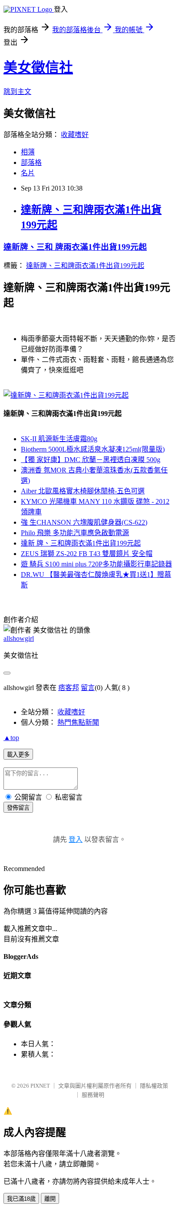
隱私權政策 (154, 1085)
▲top (11, 737)
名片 (28, 173)
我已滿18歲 (21, 1199)
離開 (50, 1199)
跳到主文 (17, 91)
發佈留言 (18, 807)
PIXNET (40, 1085)
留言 (88, 687)
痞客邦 (68, 687)
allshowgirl (18, 638)
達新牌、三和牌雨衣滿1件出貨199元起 (85, 265)
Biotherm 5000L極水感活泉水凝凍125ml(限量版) (93, 449)
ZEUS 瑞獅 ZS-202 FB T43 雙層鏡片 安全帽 (86, 553)
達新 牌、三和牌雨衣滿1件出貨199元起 (81, 543)
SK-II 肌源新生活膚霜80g (59, 438)
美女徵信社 (38, 67)
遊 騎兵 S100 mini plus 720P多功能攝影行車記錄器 (96, 564)
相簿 (28, 152)
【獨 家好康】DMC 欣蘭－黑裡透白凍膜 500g (90, 459)
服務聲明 (93, 1095)
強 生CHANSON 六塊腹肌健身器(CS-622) (84, 522)
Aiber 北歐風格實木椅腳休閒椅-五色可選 (83, 491)
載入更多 (18, 754)
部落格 (31, 162)
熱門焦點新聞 (78, 722)
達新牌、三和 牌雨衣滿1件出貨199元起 (75, 246)
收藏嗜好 (75, 134)
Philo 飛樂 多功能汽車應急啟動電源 (75, 532)
